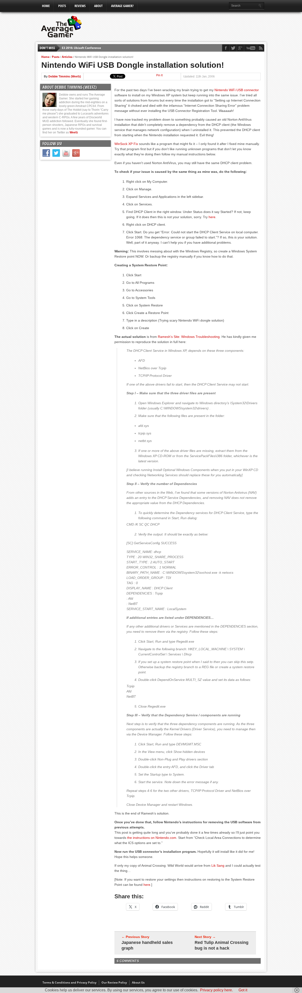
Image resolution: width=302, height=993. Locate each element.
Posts (62, 6)
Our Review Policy (114, 982)
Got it (243, 990)
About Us (138, 982)
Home (46, 6)
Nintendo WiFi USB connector (236, 90)
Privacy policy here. (216, 990)
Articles (67, 57)
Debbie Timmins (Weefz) (64, 76)
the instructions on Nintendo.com (151, 838)
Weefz (74, 132)
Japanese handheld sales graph (147, 945)
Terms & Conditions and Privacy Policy (69, 982)
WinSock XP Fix (126, 144)
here (212, 217)
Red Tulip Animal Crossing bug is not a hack (221, 945)
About (98, 6)
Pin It (159, 75)
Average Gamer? (122, 6)
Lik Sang (217, 865)
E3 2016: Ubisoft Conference (81, 47)
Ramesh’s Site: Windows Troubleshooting (189, 337)
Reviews (80, 6)
